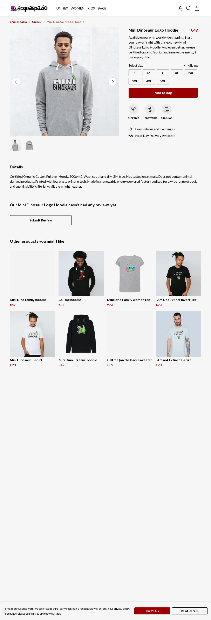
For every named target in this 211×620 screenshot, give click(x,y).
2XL (191, 73)
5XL (163, 81)
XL (177, 73)
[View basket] (197, 8)
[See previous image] (16, 82)
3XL (135, 81)
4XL (149, 81)
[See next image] (112, 82)
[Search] (189, 8)
